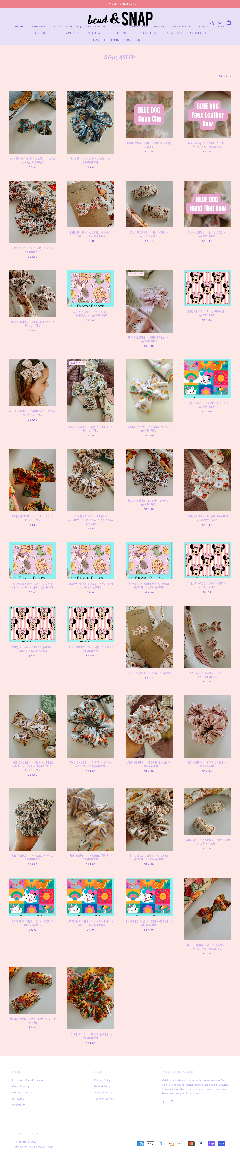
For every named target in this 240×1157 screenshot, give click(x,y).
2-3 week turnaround (120, 3)
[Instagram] (172, 1101)
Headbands (148, 33)
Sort (224, 76)
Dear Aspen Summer (147, 26)
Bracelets (71, 33)
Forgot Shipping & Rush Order (120, 40)
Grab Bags (181, 26)
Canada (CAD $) (27, 1133)
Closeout (198, 33)
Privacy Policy (102, 1080)
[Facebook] (163, 1101)
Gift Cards (18, 1099)
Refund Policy (102, 1086)
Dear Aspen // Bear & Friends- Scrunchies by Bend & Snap (91, 520)
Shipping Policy (103, 1092)
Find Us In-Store (22, 1092)
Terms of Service (104, 1099)
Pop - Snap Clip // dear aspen (149, 673)
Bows (203, 26)
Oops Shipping (21, 1086)
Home (19, 26)
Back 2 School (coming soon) (79, 26)
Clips (220, 26)
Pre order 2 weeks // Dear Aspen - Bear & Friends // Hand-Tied (33, 766)
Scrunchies (43, 33)
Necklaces (97, 33)
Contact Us (18, 1105)
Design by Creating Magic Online (34, 1147)
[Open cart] (229, 22)
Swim (117, 26)
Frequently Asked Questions (29, 1080)
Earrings (122, 33)
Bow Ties (174, 33)
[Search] (220, 22)
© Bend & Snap (26, 1141)
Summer (39, 26)
